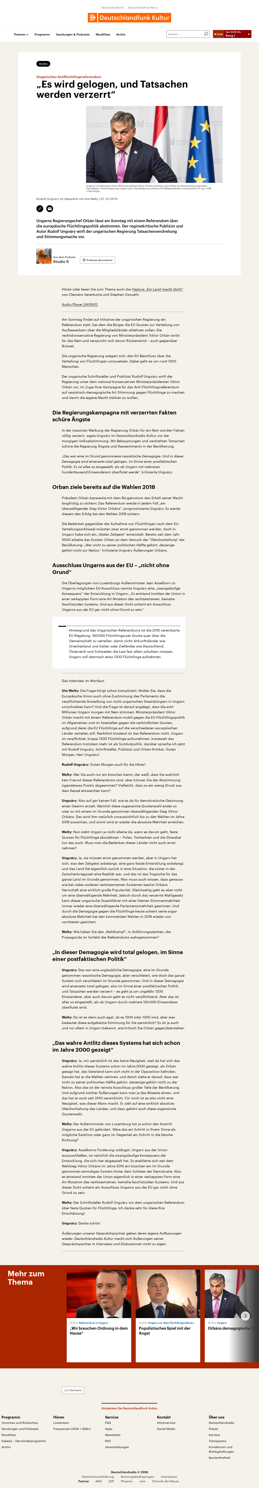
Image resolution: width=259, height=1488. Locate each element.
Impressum (169, 1476)
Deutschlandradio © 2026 (129, 1472)
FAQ (108, 1422)
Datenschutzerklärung (98, 1476)
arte (142, 1481)
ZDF (111, 1481)
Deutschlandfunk (112, 7)
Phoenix (127, 1481)
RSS (108, 1441)
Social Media (166, 1428)
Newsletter (113, 1435)
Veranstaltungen (117, 1447)
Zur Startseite (73, 1390)
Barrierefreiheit (219, 1457)
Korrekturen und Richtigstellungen (221, 1449)
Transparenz (217, 1441)
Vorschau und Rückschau (20, 1422)
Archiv (121, 34)
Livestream (61, 1422)
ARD (98, 1481)
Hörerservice (166, 1422)
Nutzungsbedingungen (137, 1476)
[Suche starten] (206, 34)
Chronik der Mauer (165, 1481)
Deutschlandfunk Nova (143, 7)
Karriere (214, 1435)
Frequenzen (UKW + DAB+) (72, 1428)
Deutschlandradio (221, 1422)
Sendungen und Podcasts (20, 1428)
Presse (213, 1428)
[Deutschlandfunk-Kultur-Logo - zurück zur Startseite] (129, 17)
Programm (42, 34)
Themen (19, 34)
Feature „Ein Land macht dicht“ (157, 289)
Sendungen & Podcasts (73, 34)
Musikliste (103, 34)
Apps (108, 1428)
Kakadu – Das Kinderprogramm (24, 1441)
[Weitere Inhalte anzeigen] (244, 1316)
